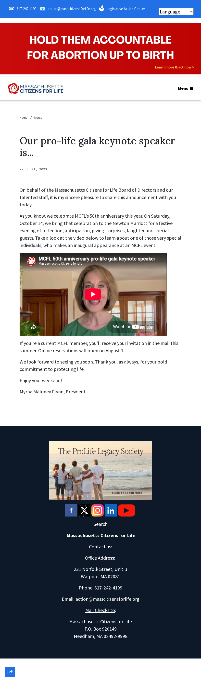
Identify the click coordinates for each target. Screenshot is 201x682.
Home (23, 117)
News (38, 117)
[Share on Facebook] (10, 646)
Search (101, 524)
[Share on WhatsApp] (10, 660)
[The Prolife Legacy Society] (100, 470)
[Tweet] (10, 632)
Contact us (100, 546)
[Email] (10, 618)
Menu (183, 88)
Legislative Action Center (125, 8)
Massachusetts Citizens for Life (101, 535)
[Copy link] (10, 604)
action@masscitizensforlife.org (72, 8)
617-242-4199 (26, 8)
